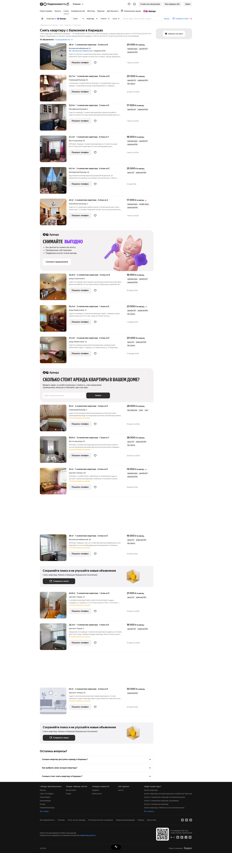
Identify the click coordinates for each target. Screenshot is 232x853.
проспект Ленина (76, 473)
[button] (134, 4)
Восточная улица (75, 141)
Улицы (68, 794)
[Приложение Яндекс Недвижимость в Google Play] (181, 837)
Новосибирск (45, 797)
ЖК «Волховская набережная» (81, 51)
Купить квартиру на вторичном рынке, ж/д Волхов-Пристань (168, 794)
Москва (43, 790)
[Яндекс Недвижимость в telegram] (190, 820)
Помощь (141, 820)
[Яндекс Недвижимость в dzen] (186, 820)
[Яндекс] (188, 848)
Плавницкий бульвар (77, 80)
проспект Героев (75, 597)
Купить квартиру (151, 790)
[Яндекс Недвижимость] (54, 4)
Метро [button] (166, 19)
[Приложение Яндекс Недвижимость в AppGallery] (186, 837)
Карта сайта (151, 820)
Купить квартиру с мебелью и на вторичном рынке (164, 808)
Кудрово (95, 790)
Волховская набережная (78, 48)
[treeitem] (46, 11)
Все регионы (71, 790)
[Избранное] (129, 4)
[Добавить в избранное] (95, 63)
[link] (187, 4)
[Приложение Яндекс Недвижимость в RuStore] (190, 837)
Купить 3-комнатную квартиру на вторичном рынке (164, 797)
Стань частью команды (76, 820)
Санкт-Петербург (47, 794)
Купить (121, 790)
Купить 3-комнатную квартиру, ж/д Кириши (161, 801)
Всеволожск (97, 794)
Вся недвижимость (47, 820)
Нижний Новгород (47, 808)
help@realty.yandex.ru (88, 835)
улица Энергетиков (76, 310)
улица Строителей (76, 279)
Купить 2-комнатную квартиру (156, 804)
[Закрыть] (191, 19)
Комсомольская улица (77, 204)
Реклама (61, 820)
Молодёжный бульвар (77, 109)
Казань (42, 804)
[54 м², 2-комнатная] (54, 702)
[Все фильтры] (42, 18)
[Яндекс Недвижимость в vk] (182, 820)
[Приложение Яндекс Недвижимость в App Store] (177, 837)
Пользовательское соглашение (100, 820)
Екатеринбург (45, 801)
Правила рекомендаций (125, 820)
